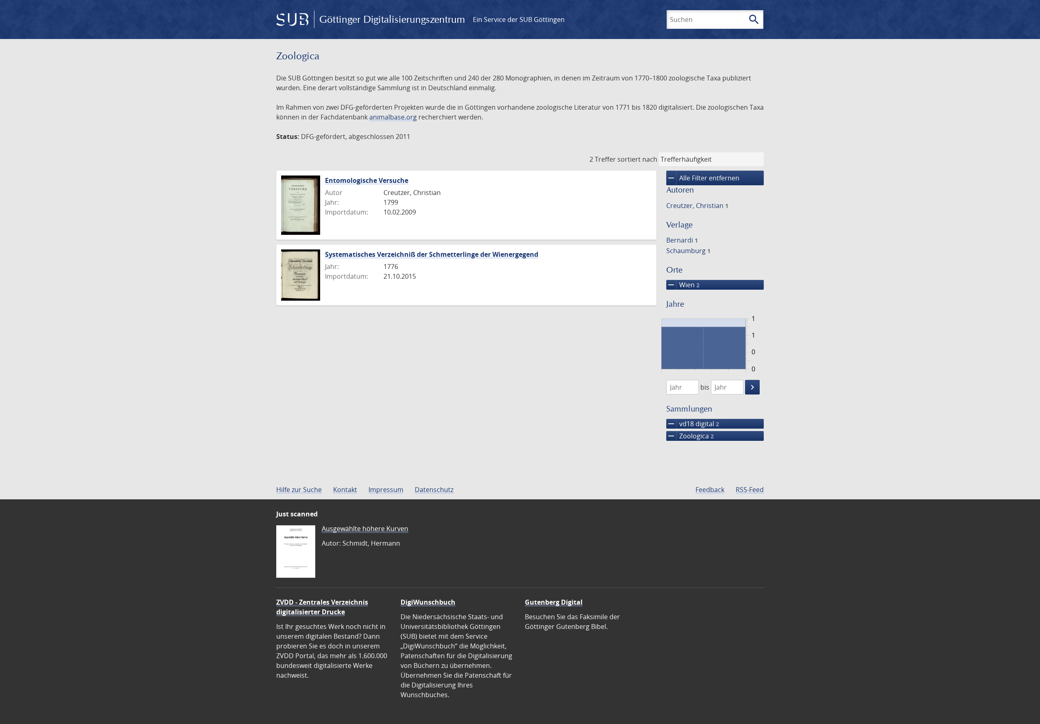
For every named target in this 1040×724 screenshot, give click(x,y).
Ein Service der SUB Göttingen (519, 19)
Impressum (385, 489)
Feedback (710, 489)
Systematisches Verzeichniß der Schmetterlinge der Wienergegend (431, 254)
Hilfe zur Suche (299, 489)
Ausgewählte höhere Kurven (365, 528)
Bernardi (682, 240)
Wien (683, 285)
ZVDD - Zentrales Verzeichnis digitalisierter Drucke (322, 607)
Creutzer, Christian (697, 205)
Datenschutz (434, 489)
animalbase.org (393, 117)
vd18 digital (692, 424)
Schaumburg (688, 250)
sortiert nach (637, 159)
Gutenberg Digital (554, 602)
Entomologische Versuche (366, 180)
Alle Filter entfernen (702, 178)
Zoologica (690, 436)
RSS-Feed (750, 489)
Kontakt (345, 489)
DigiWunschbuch (428, 602)
